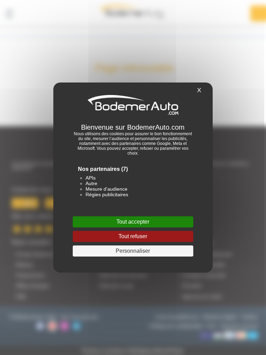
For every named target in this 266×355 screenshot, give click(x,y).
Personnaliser (133, 251)
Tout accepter (132, 222)
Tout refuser (132, 236)
